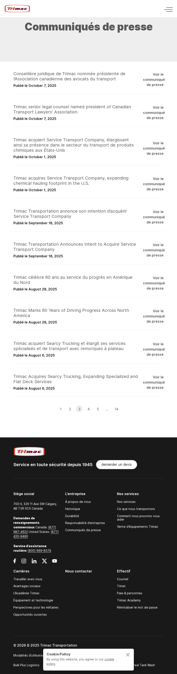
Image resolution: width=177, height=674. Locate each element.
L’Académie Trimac (26, 593)
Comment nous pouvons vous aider (138, 518)
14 (116, 409)
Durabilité (72, 516)
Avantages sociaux (27, 586)
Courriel (122, 579)
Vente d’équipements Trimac (137, 527)
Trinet (121, 586)
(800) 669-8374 (39, 550)
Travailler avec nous (27, 579)
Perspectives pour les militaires (35, 607)
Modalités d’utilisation (29, 655)
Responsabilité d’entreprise (85, 523)
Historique (72, 509)
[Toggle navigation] (167, 9)
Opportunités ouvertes (30, 615)
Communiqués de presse (83, 530)
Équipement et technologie (33, 600)
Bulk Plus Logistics (26, 665)
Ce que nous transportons (136, 509)
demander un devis (116, 464)
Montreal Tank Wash (140, 665)
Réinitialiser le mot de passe (137, 607)
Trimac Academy (129, 600)
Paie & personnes (129, 593)
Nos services (126, 502)
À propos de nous (78, 502)
